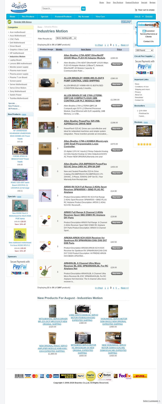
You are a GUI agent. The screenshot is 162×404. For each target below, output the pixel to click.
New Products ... (14, 106)
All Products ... (13, 109)
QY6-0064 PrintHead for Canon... (144, 113)
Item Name (86, 49)
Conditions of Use (142, 87)
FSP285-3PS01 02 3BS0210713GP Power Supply (20, 159)
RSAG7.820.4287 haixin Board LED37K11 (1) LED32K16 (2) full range (20, 185)
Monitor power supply (19, 67)
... (118, 45)
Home (102, 2)
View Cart (100, 16)
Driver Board (15, 46)
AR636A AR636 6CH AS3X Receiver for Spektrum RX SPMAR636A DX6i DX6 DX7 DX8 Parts (85, 240)
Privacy (138, 92)
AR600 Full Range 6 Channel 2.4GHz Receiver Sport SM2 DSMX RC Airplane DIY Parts (84, 215)
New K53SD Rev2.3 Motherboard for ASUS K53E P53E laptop (20, 215)
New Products (118, 2)
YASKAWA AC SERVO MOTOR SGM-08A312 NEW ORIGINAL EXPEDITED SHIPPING (113, 321)
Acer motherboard (17, 32)
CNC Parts (14, 39)
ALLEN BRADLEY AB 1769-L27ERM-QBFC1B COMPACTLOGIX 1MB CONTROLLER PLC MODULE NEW (83, 98)
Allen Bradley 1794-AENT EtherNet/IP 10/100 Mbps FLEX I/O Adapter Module (84, 56)
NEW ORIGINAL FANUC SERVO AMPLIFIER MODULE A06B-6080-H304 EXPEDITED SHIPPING (52, 348)
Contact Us (139, 100)
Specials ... (12, 103)
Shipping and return (142, 89)
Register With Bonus (23, 22)
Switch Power (16, 95)
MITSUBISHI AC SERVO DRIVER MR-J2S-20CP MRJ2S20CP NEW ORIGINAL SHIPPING (53, 321)
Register (153, 2)
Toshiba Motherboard (19, 98)
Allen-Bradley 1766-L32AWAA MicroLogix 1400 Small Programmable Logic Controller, (86, 144)
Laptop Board (16, 60)
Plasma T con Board (18, 77)
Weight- (59, 49)
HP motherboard (17, 53)
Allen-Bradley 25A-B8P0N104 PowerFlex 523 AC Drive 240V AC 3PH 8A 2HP (85, 165)
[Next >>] (124, 45)
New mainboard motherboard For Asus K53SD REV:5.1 (20, 244)
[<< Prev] (99, 45)
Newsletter (139, 97)
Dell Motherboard (17, 43)
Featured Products (132, 2)
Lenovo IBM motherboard (21, 63)
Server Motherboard (18, 84)
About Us (138, 95)
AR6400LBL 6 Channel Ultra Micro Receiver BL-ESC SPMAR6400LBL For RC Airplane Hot (86, 266)
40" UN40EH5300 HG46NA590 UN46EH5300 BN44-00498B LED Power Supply (20, 135)
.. (144, 139)
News (108, 2)
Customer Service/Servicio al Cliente (148, 34)
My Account (83, 16)
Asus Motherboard (18, 36)
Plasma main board (18, 70)
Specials (144, 2)
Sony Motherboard (18, 91)
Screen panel (15, 81)
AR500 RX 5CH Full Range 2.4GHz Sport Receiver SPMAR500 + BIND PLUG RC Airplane (85, 189)
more (24, 114)
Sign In (137, 16)
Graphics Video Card (19, 50)
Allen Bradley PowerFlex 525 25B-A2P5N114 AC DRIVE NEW (82, 122)
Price (119, 49)
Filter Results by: (45, 39)
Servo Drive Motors (18, 88)
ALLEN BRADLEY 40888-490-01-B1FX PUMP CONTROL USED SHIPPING (84, 79)
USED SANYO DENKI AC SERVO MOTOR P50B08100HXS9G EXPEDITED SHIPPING (83, 317)
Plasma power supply (19, 74)
